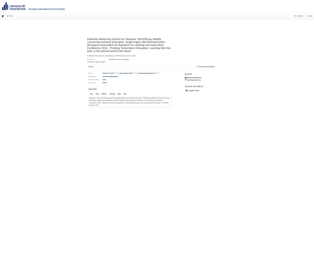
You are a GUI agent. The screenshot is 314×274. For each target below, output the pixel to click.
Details (90, 67)
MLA (125, 94)
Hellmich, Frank (110, 73)
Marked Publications (194, 78)
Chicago (112, 94)
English (299, 16)
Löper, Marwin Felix (128, 73)
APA (97, 94)
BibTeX (104, 94)
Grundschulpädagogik (110, 76)
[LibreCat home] (3, 16)
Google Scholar (194, 90)
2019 (104, 80)
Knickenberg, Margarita (148, 73)
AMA (91, 94)
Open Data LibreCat (194, 80)
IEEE (119, 94)
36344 (105, 83)
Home (11, 16)
